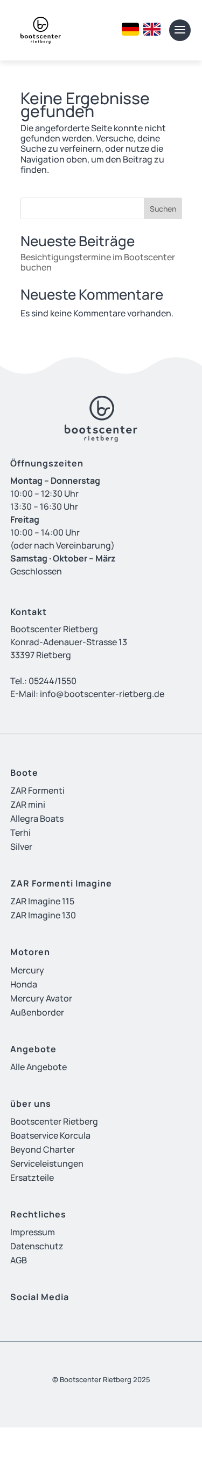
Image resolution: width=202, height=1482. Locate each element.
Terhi (20, 832)
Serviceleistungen (46, 1163)
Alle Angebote (38, 1067)
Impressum (32, 1232)
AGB (18, 1260)
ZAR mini (27, 804)
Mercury (27, 970)
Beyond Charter (42, 1149)
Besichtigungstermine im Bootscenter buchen (97, 262)
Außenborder (37, 1012)
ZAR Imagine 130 (43, 915)
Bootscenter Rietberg (54, 1121)
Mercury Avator (41, 998)
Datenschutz (37, 1246)
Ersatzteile (32, 1177)
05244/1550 (52, 681)
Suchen (163, 209)
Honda (23, 984)
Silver (21, 846)
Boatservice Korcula (50, 1135)
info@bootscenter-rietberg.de (102, 694)
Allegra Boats (37, 818)
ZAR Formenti (37, 790)
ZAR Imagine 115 (42, 901)
